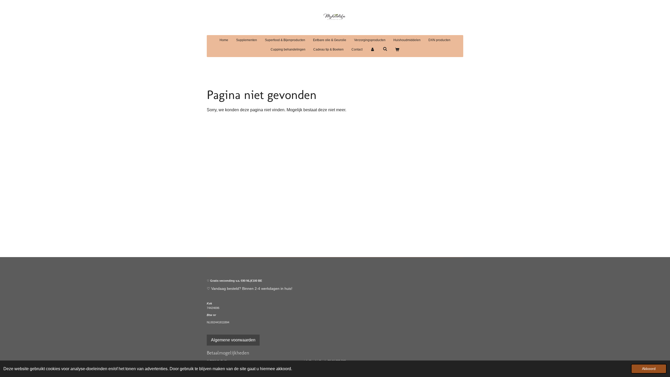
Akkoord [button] (649, 369)
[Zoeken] (385, 49)
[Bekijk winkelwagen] (397, 49)
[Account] (372, 49)
